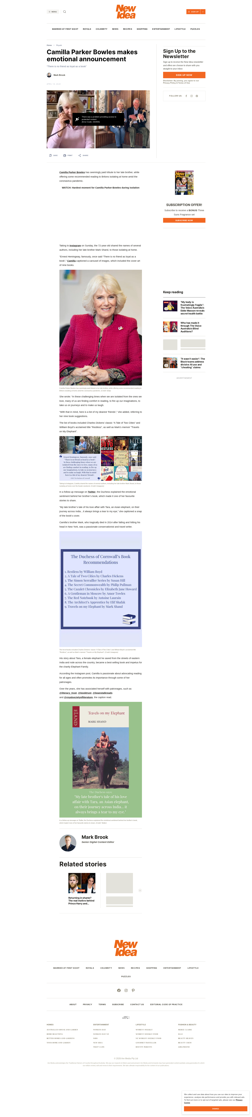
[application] (98, 119)
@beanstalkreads (102, 693)
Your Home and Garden (59, 1043)
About (73, 1004)
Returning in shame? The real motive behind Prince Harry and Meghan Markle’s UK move (81, 900)
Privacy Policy (169, 83)
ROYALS (87, 29)
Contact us (137, 1004)
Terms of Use (184, 83)
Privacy (87, 1004)
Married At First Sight (65, 29)
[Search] (64, 12)
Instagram (75, 245)
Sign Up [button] (195, 12)
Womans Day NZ (101, 1034)
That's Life (99, 1047)
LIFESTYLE (180, 29)
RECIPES (127, 29)
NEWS (115, 29)
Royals (59, 45)
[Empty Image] (170, 344)
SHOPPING (142, 29)
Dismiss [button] (215, 1109)
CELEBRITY (101, 29)
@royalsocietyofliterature (78, 697)
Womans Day (99, 1030)
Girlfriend (184, 1047)
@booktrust (84, 693)
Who (95, 1038)
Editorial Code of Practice (166, 1004)
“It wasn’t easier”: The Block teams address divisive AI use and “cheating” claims (193, 363)
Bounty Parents (144, 1047)
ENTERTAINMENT (161, 29)
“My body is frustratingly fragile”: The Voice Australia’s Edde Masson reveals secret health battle (193, 308)
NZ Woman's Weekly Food (148, 1038)
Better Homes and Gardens (61, 1038)
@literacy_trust (68, 693)
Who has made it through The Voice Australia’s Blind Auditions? (191, 327)
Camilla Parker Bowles (72, 172)
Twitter (92, 492)
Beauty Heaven (186, 1038)
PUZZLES (195, 29)
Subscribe (118, 1004)
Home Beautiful (55, 1034)
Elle (180, 1034)
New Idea (98, 1043)
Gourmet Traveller (146, 1043)
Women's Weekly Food (147, 1034)
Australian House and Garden (62, 1030)
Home (49, 45)
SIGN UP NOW (184, 75)
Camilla (71, 261)
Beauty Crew (185, 1043)
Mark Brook (59, 75)
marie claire (185, 1030)
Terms (102, 1004)
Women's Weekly (144, 1030)
